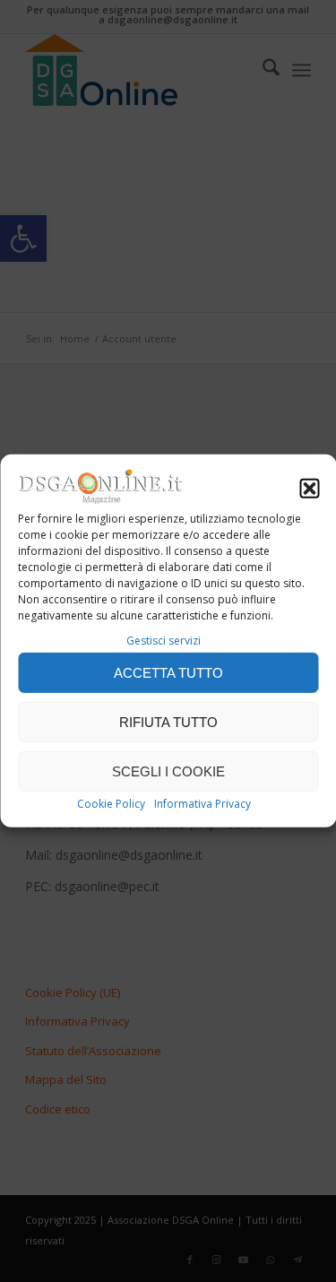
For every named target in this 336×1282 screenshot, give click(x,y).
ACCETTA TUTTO (168, 672)
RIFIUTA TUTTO (168, 722)
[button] (309, 489)
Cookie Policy (111, 803)
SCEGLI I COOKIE (168, 771)
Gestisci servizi (163, 640)
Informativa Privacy (202, 803)
